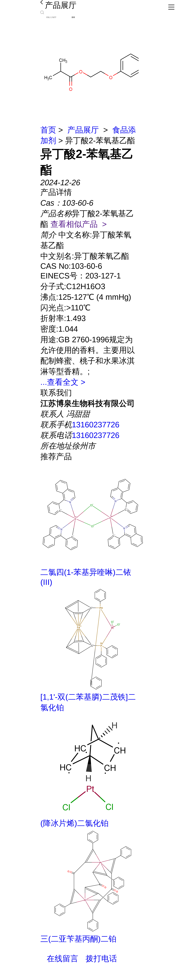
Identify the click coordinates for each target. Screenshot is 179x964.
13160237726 (95, 424)
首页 (48, 130)
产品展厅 (83, 130)
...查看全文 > (62, 382)
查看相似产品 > (78, 224)
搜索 (73, 17)
